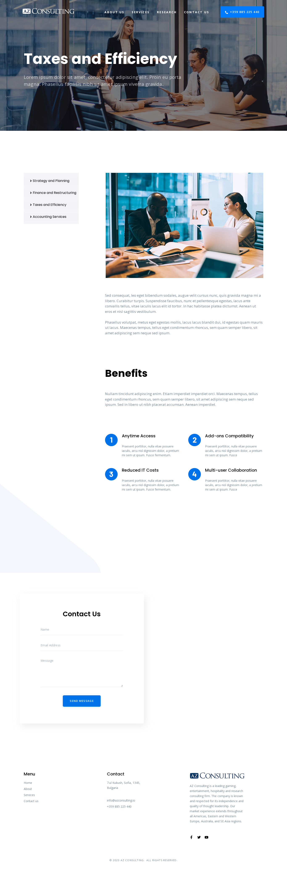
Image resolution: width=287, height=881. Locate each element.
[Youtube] (206, 837)
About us (114, 12)
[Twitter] (199, 837)
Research (166, 12)
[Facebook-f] (191, 837)
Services (141, 12)
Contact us (196, 12)
